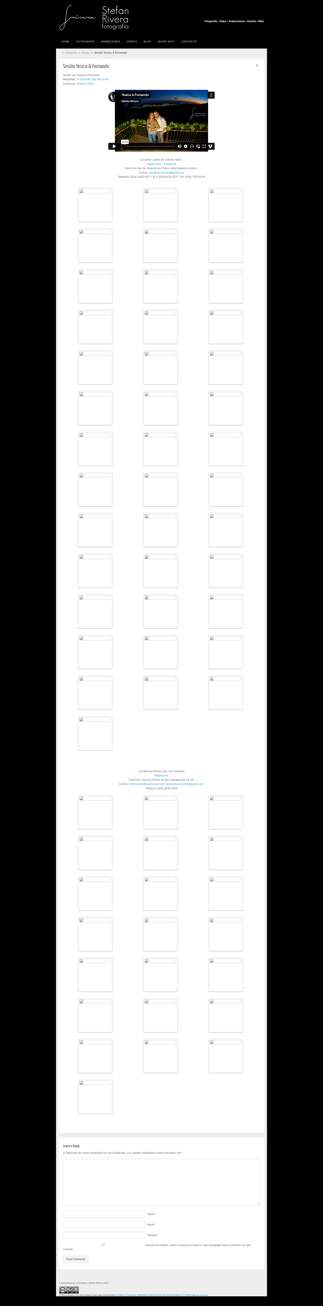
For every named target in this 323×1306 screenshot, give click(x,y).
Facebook (248, 15)
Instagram (254, 15)
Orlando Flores (85, 83)
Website (152, 1235)
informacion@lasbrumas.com (146, 784)
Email (151, 1224)
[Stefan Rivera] (102, 17)
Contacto (189, 41)
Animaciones (110, 41)
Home (66, 41)
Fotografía (85, 41)
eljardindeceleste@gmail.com (166, 172)
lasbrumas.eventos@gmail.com (184, 784)
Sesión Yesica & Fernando (86, 66)
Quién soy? (166, 41)
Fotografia (71, 52)
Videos (132, 41)
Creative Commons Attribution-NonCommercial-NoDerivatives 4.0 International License (162, 1295)
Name (151, 1214)
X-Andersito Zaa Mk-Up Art (92, 79)
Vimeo (260, 15)
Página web (154, 164)
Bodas (86, 52)
